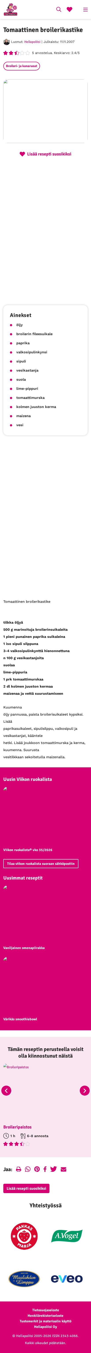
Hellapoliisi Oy (45, 1327)
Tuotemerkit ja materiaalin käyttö (45, 1321)
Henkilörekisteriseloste (45, 1315)
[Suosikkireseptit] (69, 10)
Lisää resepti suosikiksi (26, 1188)
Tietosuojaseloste (45, 1310)
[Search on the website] (58, 10)
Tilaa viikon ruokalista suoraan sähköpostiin (41, 864)
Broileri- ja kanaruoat (21, 66)
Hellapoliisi (32, 42)
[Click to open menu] (85, 9)
